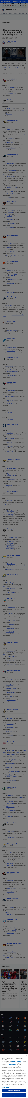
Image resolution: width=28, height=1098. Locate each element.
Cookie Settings (5, 1087)
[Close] (26, 1056)
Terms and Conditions (16, 1061)
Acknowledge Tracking (14, 1095)
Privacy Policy (12, 1064)
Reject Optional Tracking (14, 1090)
